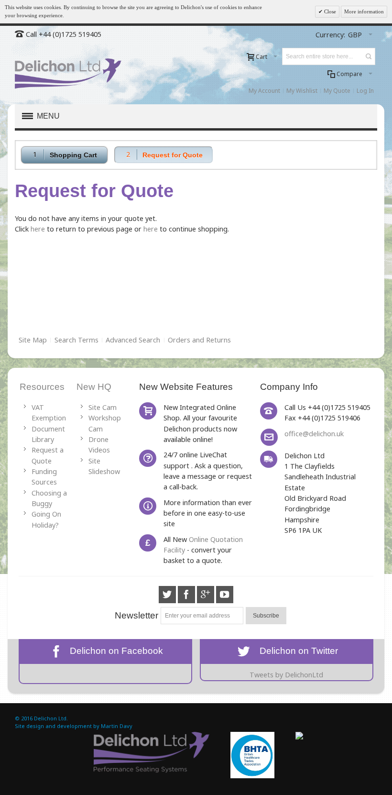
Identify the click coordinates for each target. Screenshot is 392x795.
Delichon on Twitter (295, 651)
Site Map (33, 339)
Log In (365, 91)
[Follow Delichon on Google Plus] (206, 594)
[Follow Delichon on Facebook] (187, 594)
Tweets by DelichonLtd (286, 674)
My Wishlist (301, 91)
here (38, 228)
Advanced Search (133, 339)
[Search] (368, 56)
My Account (264, 91)
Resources (42, 387)
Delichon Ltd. (51, 718)
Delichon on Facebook (114, 651)
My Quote (337, 91)
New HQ (93, 387)
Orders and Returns (199, 339)
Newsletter (136, 615)
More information (364, 11)
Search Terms (76, 339)
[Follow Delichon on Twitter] (168, 594)
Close (329, 11)
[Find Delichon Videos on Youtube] (224, 594)
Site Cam (102, 407)
